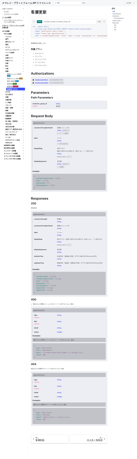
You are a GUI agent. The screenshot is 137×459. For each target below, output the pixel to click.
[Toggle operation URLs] (34, 21)
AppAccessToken (41, 80)
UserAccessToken (41, 83)
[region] (69, 31)
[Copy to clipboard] (104, 26)
